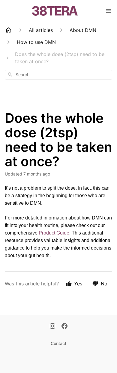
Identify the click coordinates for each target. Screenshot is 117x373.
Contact (58, 343)
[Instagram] (52, 326)
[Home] (8, 30)
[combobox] (58, 74)
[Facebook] (64, 326)
